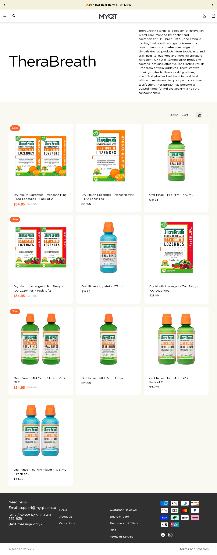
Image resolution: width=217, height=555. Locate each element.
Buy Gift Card (119, 516)
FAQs (63, 509)
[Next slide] (212, 5)
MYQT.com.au (27, 549)
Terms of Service (122, 536)
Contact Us (67, 523)
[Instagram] (170, 534)
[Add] (66, 181)
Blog (113, 530)
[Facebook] (163, 534)
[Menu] (5, 16)
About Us (65, 516)
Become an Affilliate (124, 523)
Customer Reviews (123, 509)
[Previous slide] (4, 5)
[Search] (14, 16)
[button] (187, 115)
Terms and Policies (194, 549)
